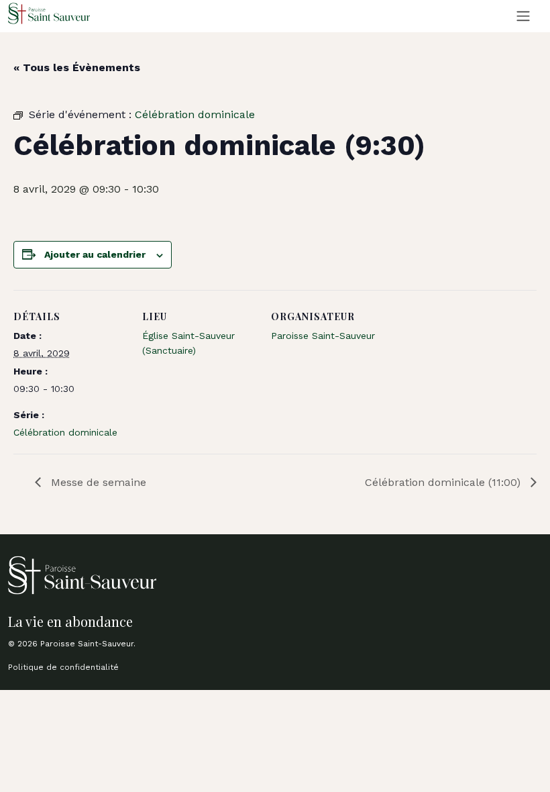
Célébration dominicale (65, 432)
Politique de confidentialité (63, 667)
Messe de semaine (97, 482)
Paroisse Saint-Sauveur (323, 335)
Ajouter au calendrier (95, 254)
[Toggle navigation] (523, 16)
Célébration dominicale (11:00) (444, 482)
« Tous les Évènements (76, 67)
